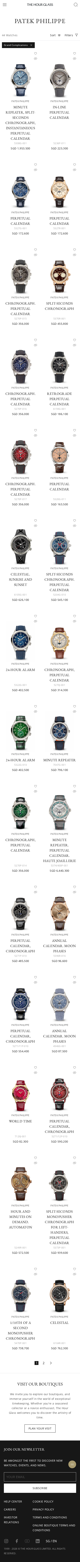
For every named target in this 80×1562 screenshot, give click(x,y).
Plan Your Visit (40, 1428)
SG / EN (51, 1541)
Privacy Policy (43, 1509)
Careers (10, 1509)
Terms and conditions (50, 1517)
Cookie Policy (43, 1501)
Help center (13, 1501)
